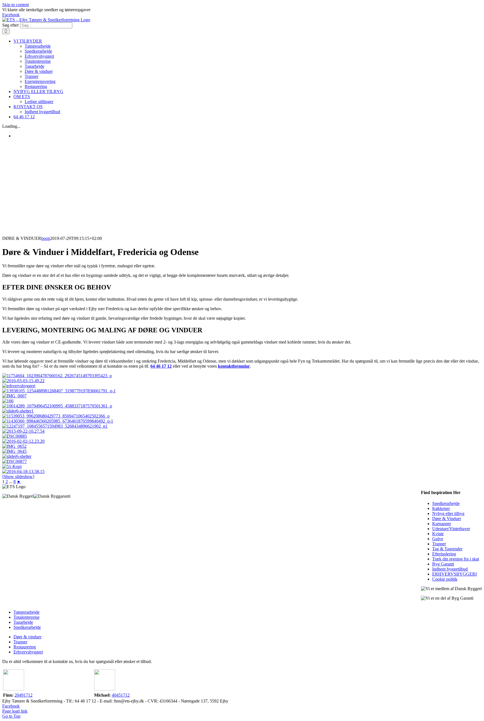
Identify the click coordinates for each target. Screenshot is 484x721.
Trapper (439, 543)
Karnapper (441, 523)
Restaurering (24, 647)
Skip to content (15, 4)
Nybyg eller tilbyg (448, 513)
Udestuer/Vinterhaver (451, 528)
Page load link (14, 711)
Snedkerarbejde (446, 503)
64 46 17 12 (161, 366)
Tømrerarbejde (26, 612)
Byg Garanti (443, 564)
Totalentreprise (26, 617)
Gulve (437, 538)
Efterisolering (444, 553)
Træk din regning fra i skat (455, 559)
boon (45, 238)
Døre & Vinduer (446, 518)
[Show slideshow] (18, 476)
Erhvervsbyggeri (28, 652)
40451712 (121, 695)
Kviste (438, 533)
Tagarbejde (23, 622)
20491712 (23, 695)
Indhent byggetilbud (450, 569)
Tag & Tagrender (447, 548)
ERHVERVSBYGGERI (454, 574)
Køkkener (441, 508)
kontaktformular (234, 366)
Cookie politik (444, 579)
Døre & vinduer (27, 636)
